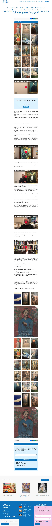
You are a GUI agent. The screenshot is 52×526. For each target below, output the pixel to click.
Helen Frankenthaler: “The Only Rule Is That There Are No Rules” (9, 495)
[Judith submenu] (43, 1)
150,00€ (34, 457)
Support (46, 1)
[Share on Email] (37, 18)
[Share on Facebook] (31, 18)
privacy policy (47, 521)
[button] (17, 519)
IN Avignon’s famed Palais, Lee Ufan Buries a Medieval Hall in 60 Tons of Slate (25, 495)
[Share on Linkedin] (34, 18)
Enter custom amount (26, 459)
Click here (26, 106)
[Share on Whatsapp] (35, 18)
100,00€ (29, 457)
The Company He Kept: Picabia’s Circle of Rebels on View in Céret (42, 495)
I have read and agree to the (42, 521)
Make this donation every (19, 465)
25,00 (17, 457)
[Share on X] (32, 18)
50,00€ (23, 457)
